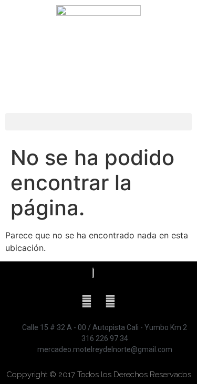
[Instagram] (110, 301)
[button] (98, 121)
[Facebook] (86, 301)
